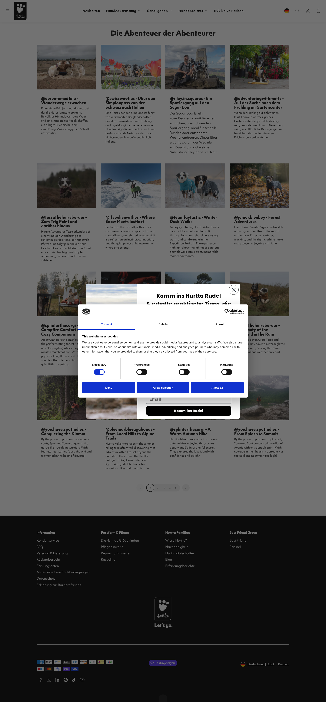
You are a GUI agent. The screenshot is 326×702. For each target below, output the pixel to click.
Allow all (217, 387)
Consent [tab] (106, 324)
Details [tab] (163, 324)
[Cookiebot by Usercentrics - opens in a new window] (227, 311)
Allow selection (163, 387)
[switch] (141, 372)
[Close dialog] (233, 290)
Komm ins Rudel (188, 411)
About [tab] (219, 324)
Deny (108, 387)
